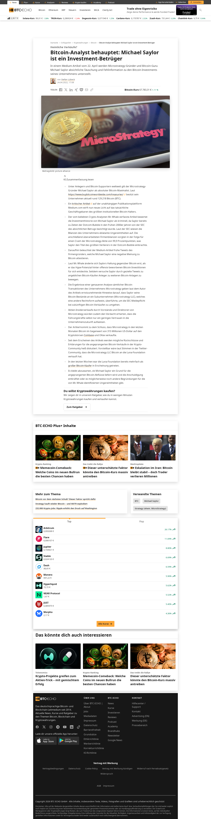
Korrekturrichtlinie (94, 748)
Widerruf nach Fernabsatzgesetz (153, 768)
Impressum (90, 720)
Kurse (111, 708)
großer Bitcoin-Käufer (80, 365)
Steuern (72, 10)
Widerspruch (106, 773)
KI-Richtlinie (90, 752)
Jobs (86, 711)
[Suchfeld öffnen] (200, 10)
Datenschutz (90, 725)
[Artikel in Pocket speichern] (81, 89)
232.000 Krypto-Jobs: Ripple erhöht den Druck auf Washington (66, 508)
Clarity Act (107, 10)
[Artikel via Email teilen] (86, 89)
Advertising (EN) (140, 716)
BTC (137, 501)
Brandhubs (114, 731)
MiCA (96, 10)
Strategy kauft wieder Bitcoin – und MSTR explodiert (61, 503)
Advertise (182, 2)
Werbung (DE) (139, 720)
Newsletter (114, 735)
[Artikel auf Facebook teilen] (60, 89)
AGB (99, 785)
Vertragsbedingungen (53, 768)
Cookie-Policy (91, 768)
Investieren (85, 10)
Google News (115, 740)
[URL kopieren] (91, 89)
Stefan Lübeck (68, 79)
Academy (113, 726)
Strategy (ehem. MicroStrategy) (150, 508)
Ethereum (53, 10)
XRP (63, 10)
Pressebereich (139, 725)
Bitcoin (42, 10)
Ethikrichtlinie (91, 739)
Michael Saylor (151, 501)
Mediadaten (90, 716)
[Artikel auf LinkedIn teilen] (71, 89)
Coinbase (89, 335)
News (111, 703)
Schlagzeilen (66, 43)
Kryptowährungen (81, 43)
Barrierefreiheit (92, 729)
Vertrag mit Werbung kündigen (117, 768)
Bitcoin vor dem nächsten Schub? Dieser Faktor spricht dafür (65, 499)
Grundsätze (90, 734)
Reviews (112, 717)
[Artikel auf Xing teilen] (76, 89)
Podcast (112, 721)
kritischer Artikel (81, 203)
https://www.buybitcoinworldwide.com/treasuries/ (95, 194)
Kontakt (136, 711)
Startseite (54, 43)
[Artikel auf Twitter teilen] (66, 89)
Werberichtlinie (92, 743)
